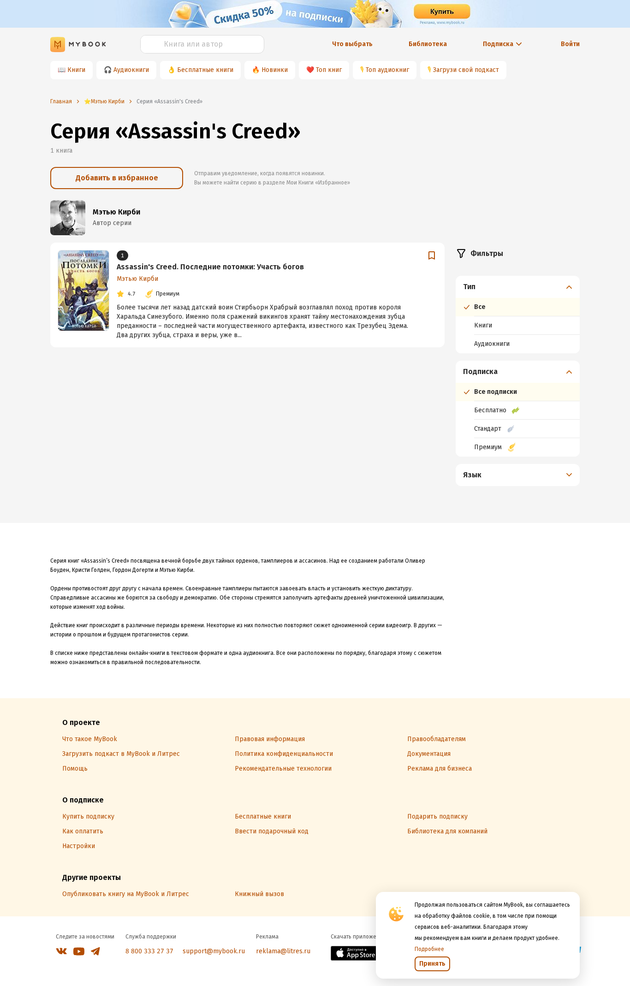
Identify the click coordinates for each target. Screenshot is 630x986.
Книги (76, 70)
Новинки (275, 70)
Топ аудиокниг (387, 70)
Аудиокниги (131, 70)
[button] (518, 287)
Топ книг (329, 70)
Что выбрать (352, 44)
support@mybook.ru (214, 951)
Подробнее (429, 949)
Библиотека (428, 44)
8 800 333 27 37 (149, 951)
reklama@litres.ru (283, 951)
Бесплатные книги (205, 70)
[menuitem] (518, 314)
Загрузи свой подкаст (466, 70)
